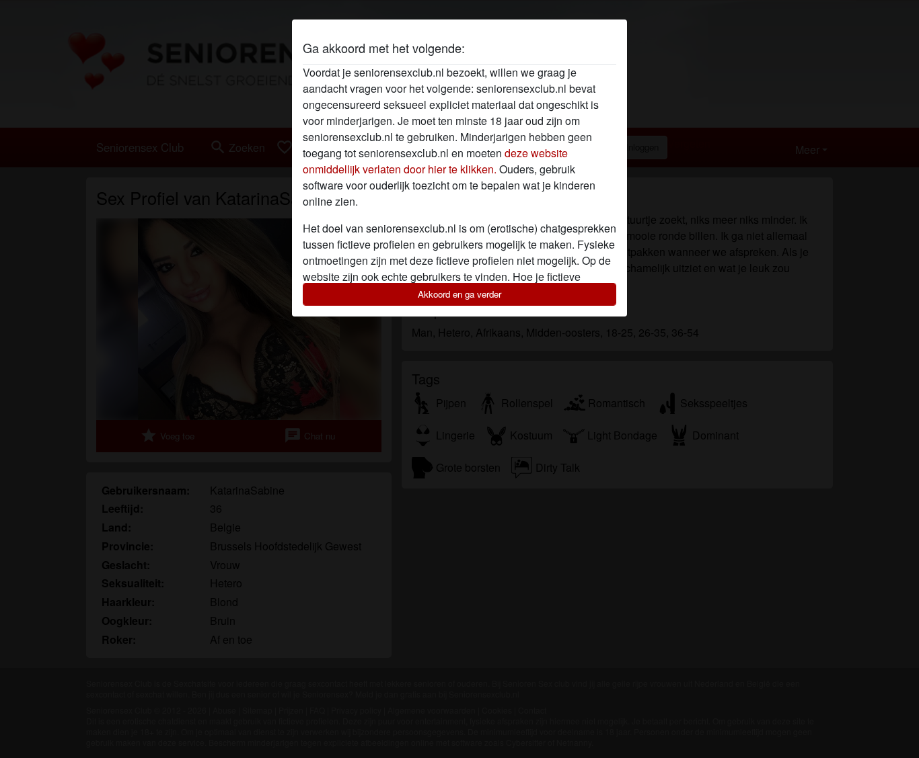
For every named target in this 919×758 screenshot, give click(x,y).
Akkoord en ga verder (459, 294)
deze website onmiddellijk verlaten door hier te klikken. (435, 161)
